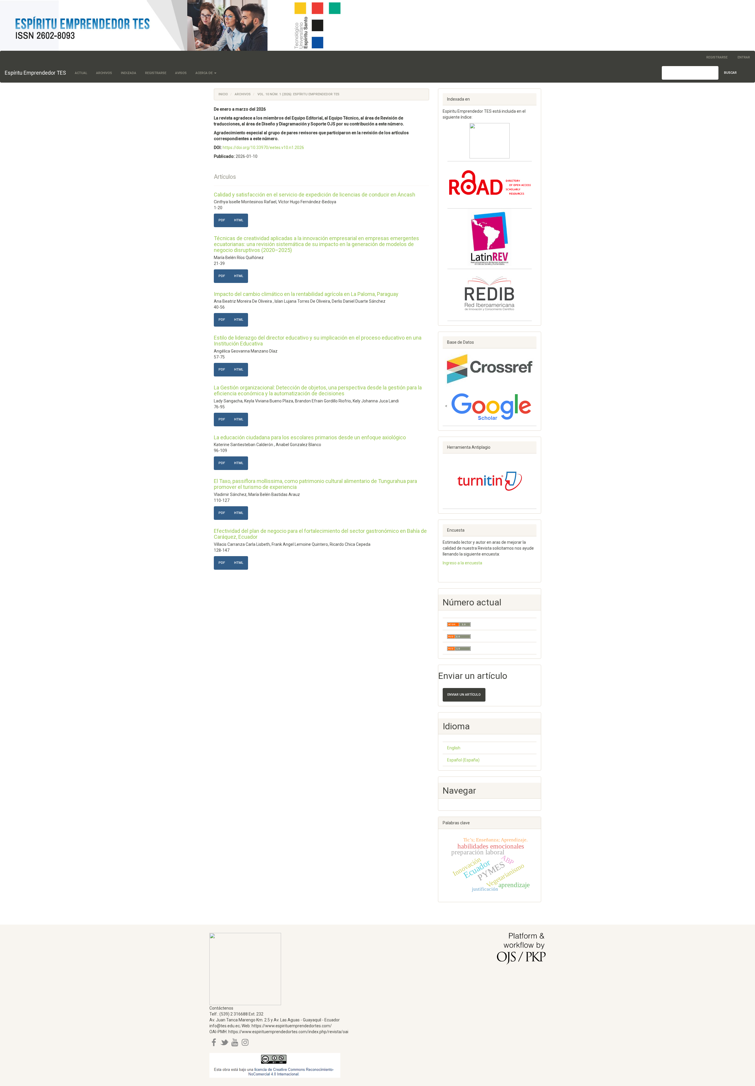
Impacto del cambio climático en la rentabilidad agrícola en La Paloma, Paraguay (306, 294)
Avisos (181, 73)
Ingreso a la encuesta (462, 563)
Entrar (744, 57)
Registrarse (717, 57)
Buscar (730, 73)
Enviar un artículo (464, 695)
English (453, 748)
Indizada (128, 73)
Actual (81, 73)
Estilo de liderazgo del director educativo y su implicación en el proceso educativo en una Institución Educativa (317, 341)
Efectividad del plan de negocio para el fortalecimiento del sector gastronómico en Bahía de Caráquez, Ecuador (320, 534)
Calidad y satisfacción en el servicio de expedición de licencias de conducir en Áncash (314, 194)
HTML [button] (238, 220)
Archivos (104, 73)
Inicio (223, 94)
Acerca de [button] (205, 73)
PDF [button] (222, 220)
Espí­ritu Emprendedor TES (35, 73)
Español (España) (463, 760)
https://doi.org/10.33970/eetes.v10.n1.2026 (263, 147)
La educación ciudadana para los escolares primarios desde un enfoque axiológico (310, 437)
